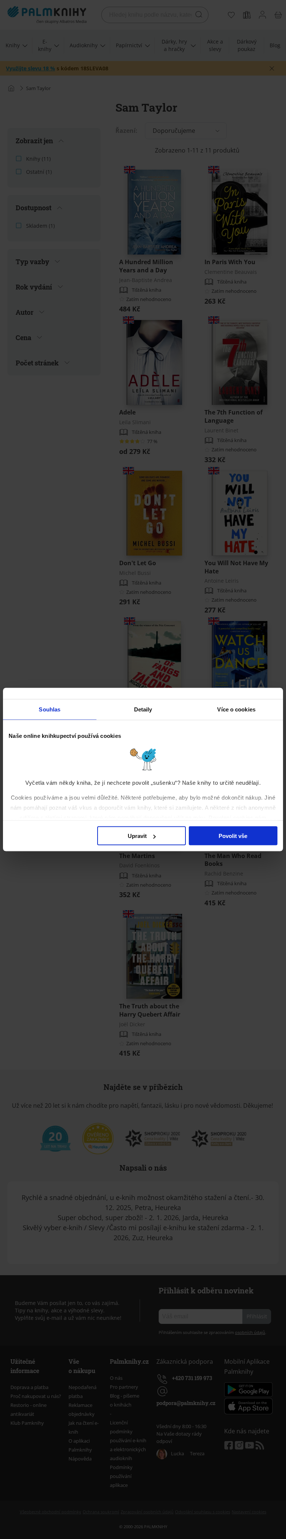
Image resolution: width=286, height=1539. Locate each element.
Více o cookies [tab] (236, 709)
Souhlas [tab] (49, 709)
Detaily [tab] (143, 709)
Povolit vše (233, 836)
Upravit (137, 836)
